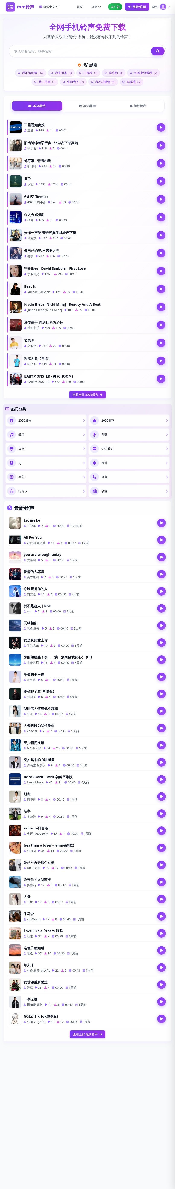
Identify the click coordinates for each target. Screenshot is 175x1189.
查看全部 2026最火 (85, 394)
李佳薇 (133, 82)
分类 (94, 7)
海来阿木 (63, 73)
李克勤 (115, 73)
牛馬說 (90, 73)
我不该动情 (32, 73)
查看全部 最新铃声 (85, 1034)
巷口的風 (46, 82)
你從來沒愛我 (145, 73)
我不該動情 (105, 82)
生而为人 (75, 82)
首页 (80, 7)
